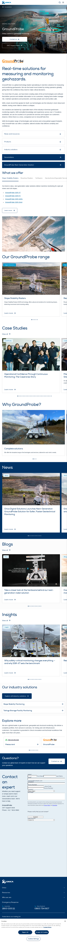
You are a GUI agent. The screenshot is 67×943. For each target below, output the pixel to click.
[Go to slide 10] (40, 535)
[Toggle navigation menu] (63, 2)
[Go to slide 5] (37, 319)
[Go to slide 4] (32, 535)
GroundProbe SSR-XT (13, 193)
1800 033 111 (8, 908)
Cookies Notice (47, 927)
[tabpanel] (33, 216)
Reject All (25, 932)
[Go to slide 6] (35, 535)
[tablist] (34, 179)
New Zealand (41, 906)
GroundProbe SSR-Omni (13, 202)
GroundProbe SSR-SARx (14, 199)
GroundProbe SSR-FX (13, 196)
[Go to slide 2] (33, 319)
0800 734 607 (42, 908)
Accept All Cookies (42, 932)
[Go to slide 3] (34, 319)
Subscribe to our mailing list (11, 916)
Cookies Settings (33, 939)
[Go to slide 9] (39, 535)
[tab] (10, 179)
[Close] (65, 921)
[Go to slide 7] (36, 535)
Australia (7, 906)
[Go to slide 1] (31, 319)
